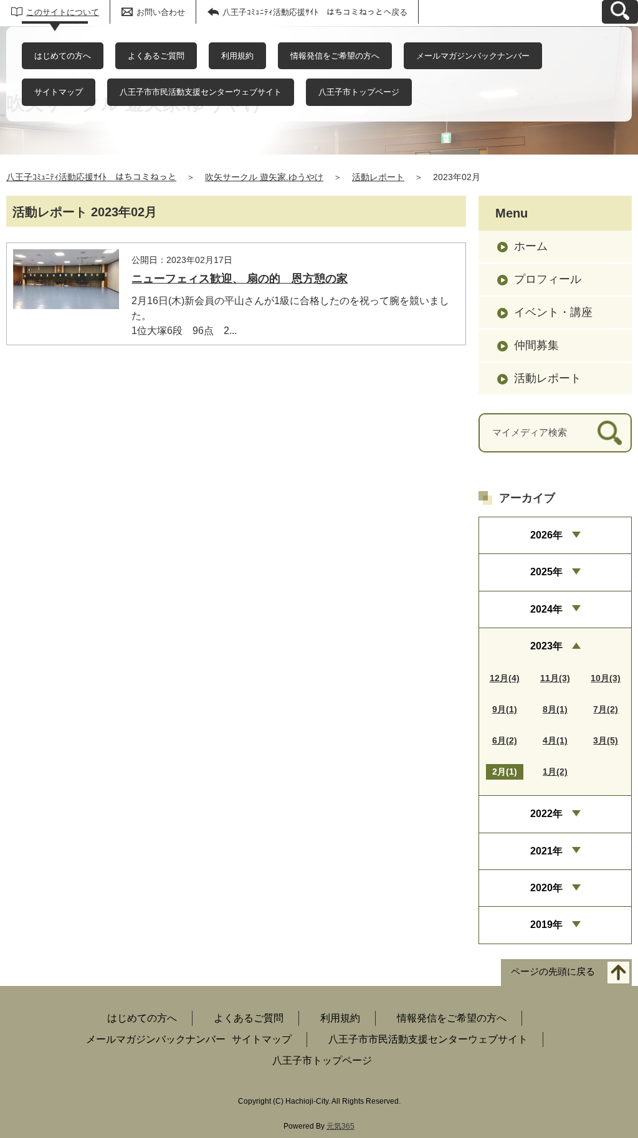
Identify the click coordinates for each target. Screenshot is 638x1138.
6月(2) (504, 740)
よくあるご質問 (156, 55)
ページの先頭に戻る (553, 971)
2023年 (546, 646)
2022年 (546, 813)
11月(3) (555, 678)
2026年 (546, 535)
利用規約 (237, 55)
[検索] (609, 432)
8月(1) (555, 709)
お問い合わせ (160, 12)
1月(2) (555, 772)
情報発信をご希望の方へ (334, 55)
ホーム (531, 246)
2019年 (546, 924)
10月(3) (606, 678)
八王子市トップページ (358, 92)
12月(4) (505, 678)
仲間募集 (536, 345)
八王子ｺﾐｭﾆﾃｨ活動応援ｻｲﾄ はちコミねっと (91, 177)
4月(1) (555, 740)
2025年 (546, 572)
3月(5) (605, 740)
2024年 (546, 609)
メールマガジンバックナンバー (473, 55)
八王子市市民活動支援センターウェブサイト (201, 92)
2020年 (546, 887)
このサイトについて (62, 12)
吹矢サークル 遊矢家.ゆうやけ (264, 177)
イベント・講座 (553, 312)
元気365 (340, 1126)
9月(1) (504, 709)
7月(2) (605, 709)
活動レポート (378, 177)
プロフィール (547, 279)
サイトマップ (58, 92)
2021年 (546, 851)
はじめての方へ (62, 55)
